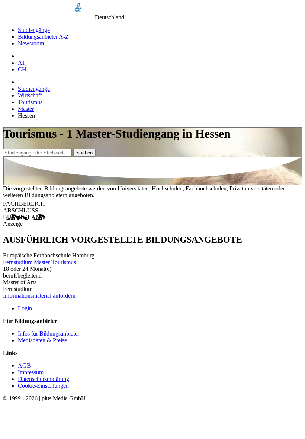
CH (22, 69)
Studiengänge (34, 30)
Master (26, 109)
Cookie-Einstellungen (43, 385)
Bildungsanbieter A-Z (43, 36)
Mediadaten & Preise (42, 340)
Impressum (31, 372)
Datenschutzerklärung (43, 379)
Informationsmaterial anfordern (39, 295)
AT (21, 63)
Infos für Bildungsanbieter (48, 333)
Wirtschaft (30, 95)
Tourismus (30, 102)
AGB (24, 365)
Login (25, 308)
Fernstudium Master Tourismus (39, 262)
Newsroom (31, 43)
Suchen (84, 153)
